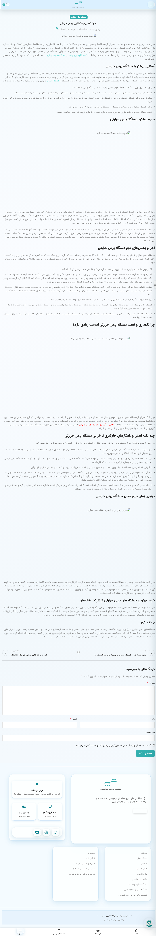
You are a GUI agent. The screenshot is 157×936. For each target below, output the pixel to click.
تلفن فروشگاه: (50, 813)
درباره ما (91, 853)
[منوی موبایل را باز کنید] (151, 5)
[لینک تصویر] (111, 785)
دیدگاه (151, 683)
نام (152, 719)
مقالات (73, 17)
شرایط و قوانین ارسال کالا (84, 868)
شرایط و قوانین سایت (85, 863)
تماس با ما (90, 858)
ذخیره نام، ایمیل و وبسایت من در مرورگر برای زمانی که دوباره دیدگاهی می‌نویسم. (113, 745)
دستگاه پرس (53, 81)
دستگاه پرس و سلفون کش (135, 889)
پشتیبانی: (24, 813)
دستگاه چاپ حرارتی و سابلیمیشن (133, 895)
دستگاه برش (81, 17)
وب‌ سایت (150, 732)
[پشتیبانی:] (23, 806)
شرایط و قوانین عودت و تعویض (81, 874)
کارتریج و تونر (141, 868)
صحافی (144, 853)
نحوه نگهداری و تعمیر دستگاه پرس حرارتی (67, 55)
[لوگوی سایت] (78, 5)
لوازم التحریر (142, 874)
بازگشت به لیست (78, 653)
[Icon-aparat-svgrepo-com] (46, 832)
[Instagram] (55, 832)
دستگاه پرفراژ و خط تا (137, 884)
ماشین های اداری (139, 879)
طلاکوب (143, 863)
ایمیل (73, 719)
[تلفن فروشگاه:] (50, 806)
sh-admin (83, 29)
